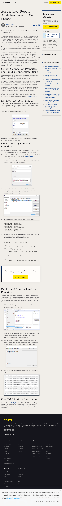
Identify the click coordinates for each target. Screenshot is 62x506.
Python (5, 451)
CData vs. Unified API (37, 456)
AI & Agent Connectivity (38, 449)
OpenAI (19, 483)
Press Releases (49, 446)
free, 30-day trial (12, 403)
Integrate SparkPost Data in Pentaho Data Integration (52, 111)
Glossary (6, 483)
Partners (48, 456)
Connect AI (20, 446)
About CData (49, 444)
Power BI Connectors (9, 461)
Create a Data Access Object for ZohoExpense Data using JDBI (51, 106)
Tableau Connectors (9, 463)
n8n (19, 481)
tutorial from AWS (29, 156)
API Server (6, 453)
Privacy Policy (13, 497)
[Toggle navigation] (15, 2)
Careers (48, 458)
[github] (10, 430)
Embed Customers (36, 451)
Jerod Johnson (10, 24)
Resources (6, 479)
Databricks (20, 474)
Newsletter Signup (8, 481)
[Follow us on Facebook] (34, 25)
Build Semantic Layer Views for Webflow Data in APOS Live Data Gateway (52, 95)
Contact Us (48, 461)
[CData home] (6, 2)
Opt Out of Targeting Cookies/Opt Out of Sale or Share (47, 501)
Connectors (35, 444)
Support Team (22, 406)
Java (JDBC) (7, 446)
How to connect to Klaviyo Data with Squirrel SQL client (53, 67)
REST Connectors (8, 456)
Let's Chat (53, 2)
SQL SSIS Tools (21, 449)
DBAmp (20, 451)
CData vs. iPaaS (36, 453)
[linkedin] (5, 430)
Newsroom (48, 449)
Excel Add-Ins (7, 458)
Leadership (48, 453)
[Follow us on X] (36, 25)
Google (19, 476)
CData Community (8, 471)
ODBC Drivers (7, 444)
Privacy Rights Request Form (13, 498)
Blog (5, 476)
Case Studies (7, 474)
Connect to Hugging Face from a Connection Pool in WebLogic (52, 89)
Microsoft (20, 479)
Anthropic (20, 471)
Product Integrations (37, 446)
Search (45, 2)
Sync (19, 444)
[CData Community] (13, 430)
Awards (47, 451)
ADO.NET (6, 449)
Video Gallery (7, 486)
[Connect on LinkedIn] (39, 25)
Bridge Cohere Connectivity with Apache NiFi (52, 101)
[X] (8, 430)
